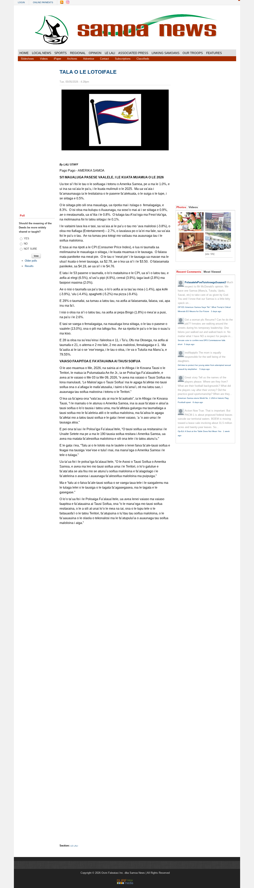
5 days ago (189, 344)
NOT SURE (30, 248)
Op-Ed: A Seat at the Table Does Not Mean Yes (199, 431)
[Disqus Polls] (115, 577)
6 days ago (198, 402)
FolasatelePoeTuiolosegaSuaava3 (205, 282)
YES (26, 238)
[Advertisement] (37, 129)
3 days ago (216, 311)
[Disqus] (115, 680)
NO (26, 243)
